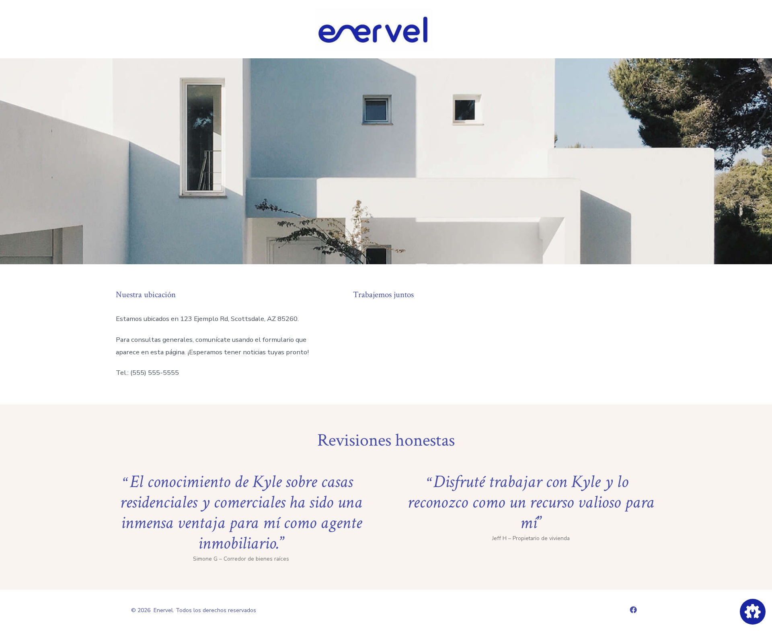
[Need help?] (753, 612)
